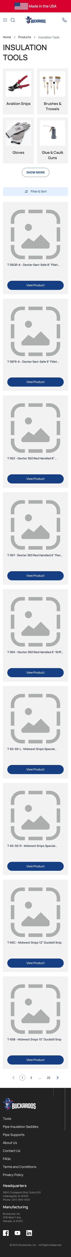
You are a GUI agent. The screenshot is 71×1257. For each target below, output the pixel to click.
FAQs (7, 1158)
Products (24, 37)
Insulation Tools (48, 37)
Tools (7, 1118)
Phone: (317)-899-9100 (16, 1199)
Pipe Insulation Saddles (20, 1126)
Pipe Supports (13, 1134)
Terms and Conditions (19, 1167)
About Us (10, 1142)
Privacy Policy (13, 1175)
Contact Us (11, 1150)
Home (7, 37)
